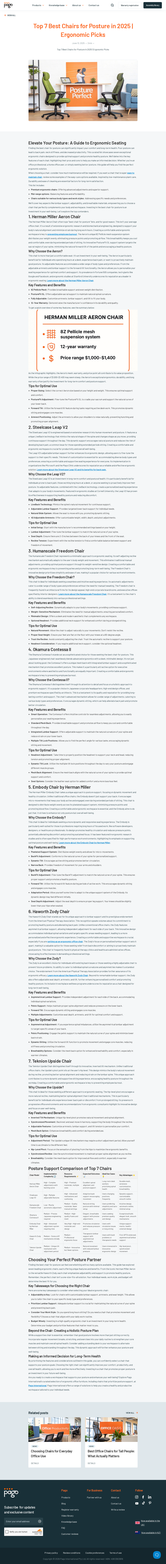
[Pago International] (8, 5)
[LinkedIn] (149, 1497)
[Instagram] (136, 1497)
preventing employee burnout (62, 234)
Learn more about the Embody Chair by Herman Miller (84, 842)
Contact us (116, 1503)
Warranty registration (130, 5)
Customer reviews (69, 1534)
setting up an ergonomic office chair (65, 941)
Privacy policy (51, 1552)
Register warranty (70, 1509)
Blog (63, 1503)
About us (115, 1497)
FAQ (63, 1527)
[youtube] (137, 1502)
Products (65, 1497)
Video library (67, 1515)
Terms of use (115, 1552)
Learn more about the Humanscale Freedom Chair (82, 594)
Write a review (118, 1509)
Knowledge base (69, 1521)
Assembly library (152, 5)
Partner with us (94, 1497)
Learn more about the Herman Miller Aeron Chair (70, 280)
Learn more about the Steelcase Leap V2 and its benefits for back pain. (71, 469)
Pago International (37, 1385)
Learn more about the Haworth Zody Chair (67, 975)
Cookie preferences (94, 1552)
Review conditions (71, 1552)
